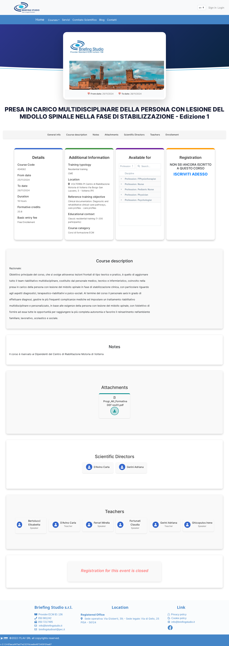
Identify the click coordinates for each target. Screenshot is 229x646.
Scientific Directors (134, 134)
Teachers (155, 134)
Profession (125, 166)
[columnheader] (142, 173)
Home (40, 19)
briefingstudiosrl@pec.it (52, 629)
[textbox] (148, 166)
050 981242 (44, 618)
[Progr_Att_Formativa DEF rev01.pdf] (114, 411)
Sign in (212, 7)
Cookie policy (178, 618)
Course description (76, 134)
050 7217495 (45, 622)
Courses (53, 19)
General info (54, 134)
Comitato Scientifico (84, 19)
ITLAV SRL (25, 638)
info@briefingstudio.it (50, 625)
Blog (102, 19)
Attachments (111, 134)
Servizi (66, 19)
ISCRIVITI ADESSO (191, 174)
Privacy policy (178, 614)
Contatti (112, 19)
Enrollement (172, 134)
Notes (96, 134)
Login (221, 7)
